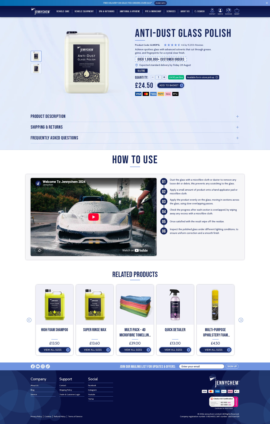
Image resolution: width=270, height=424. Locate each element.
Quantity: (141, 77)
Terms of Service (75, 416)
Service (34, 394)
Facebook (92, 385)
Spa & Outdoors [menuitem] (107, 11)
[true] (266, 2)
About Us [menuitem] (185, 11)
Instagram (92, 390)
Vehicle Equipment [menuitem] (84, 11)
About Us (34, 385)
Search (201, 11)
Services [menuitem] (171, 11)
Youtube (91, 394)
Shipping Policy (65, 390)
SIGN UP (232, 366)
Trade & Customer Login (69, 394)
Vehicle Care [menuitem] (63, 11)
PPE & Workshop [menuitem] (153, 11)
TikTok (91, 399)
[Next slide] (241, 320)
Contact (62, 385)
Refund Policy (59, 416)
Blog (32, 390)
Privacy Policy (36, 416)
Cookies (48, 416)
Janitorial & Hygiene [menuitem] (130, 11)
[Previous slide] (29, 320)
